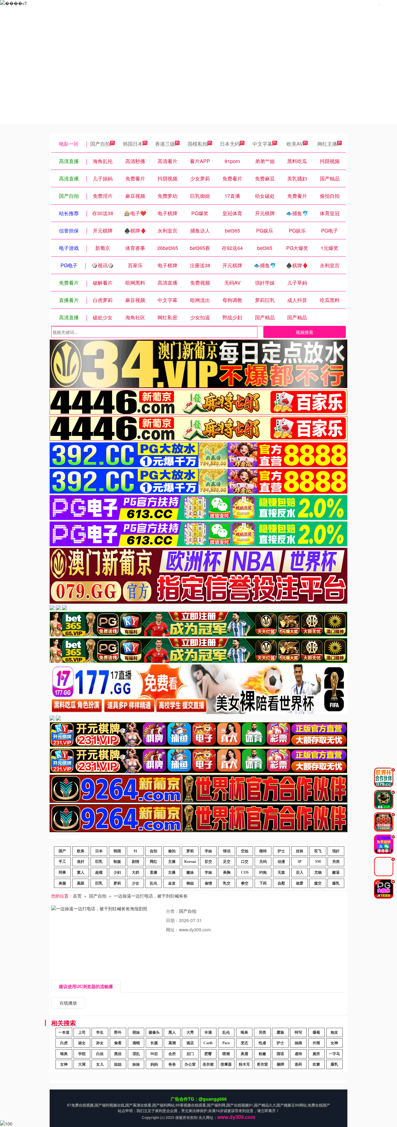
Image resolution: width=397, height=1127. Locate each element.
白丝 (100, 1054)
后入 (299, 872)
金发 (172, 883)
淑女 (82, 1043)
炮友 (334, 1032)
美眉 (244, 1054)
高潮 (172, 1043)
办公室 (190, 1064)
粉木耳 (244, 1064)
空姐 (244, 851)
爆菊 (316, 1032)
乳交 (226, 883)
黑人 (172, 1032)
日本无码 (230, 143)
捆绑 (280, 1064)
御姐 (190, 883)
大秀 (190, 1032)
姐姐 (118, 1064)
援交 (318, 883)
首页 (77, 896)
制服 (117, 861)
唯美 (244, 1032)
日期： (172, 920)
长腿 (154, 1043)
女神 (334, 1043)
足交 (226, 861)
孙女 (100, 1043)
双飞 (318, 851)
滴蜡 (136, 1043)
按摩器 (226, 1064)
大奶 (135, 872)
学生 (100, 1032)
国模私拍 (197, 143)
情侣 (226, 851)
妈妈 (154, 1064)
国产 (62, 851)
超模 (99, 872)
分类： (172, 911)
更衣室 (262, 1064)
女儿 (100, 1064)
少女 (135, 883)
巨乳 (99, 861)
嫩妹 (190, 872)
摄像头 (154, 1032)
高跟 (80, 883)
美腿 (62, 883)
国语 (280, 1054)
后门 (190, 1054)
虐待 (298, 1054)
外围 (316, 1043)
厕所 (316, 1054)
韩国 (117, 851)
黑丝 (118, 1054)
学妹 (208, 851)
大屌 (82, 1064)
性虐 (262, 1043)
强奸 (336, 851)
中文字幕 (262, 143)
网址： (172, 929)
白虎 (64, 1043)
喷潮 (226, 1054)
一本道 (63, 1032)
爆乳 (336, 883)
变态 (244, 1043)
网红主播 (327, 143)
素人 (80, 872)
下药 (263, 883)
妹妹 (136, 1064)
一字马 (334, 1054)
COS (245, 872)
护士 (281, 851)
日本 (99, 851)
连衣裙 (208, 1064)
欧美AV (295, 143)
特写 (298, 1032)
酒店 (190, 1043)
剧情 (135, 861)
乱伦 (153, 883)
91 (135, 851)
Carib (208, 1043)
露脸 (280, 1032)
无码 (263, 861)
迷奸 (80, 861)
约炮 (263, 872)
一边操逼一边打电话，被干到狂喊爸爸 (151, 896)
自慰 (281, 883)
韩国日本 (133, 143)
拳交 (244, 883)
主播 (172, 861)
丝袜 (299, 851)
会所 (172, 1054)
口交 (244, 861)
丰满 (208, 1032)
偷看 (118, 1043)
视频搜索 (304, 332)
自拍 (153, 851)
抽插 (298, 1043)
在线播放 (68, 1003)
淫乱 (136, 1054)
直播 (153, 872)
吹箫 (316, 1064)
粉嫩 (262, 1054)
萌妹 (136, 1032)
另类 (336, 861)
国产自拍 (100, 143)
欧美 (80, 851)
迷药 (298, 1064)
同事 (62, 872)
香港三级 (165, 143)
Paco (226, 1043)
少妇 (117, 872)
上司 (82, 1032)
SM (318, 861)
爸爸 (172, 1064)
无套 (281, 872)
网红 (153, 861)
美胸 (226, 872)
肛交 (208, 861)
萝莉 (190, 851)
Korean (190, 861)
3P (299, 861)
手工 (62, 861)
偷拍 (172, 851)
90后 (154, 1054)
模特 (263, 851)
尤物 (318, 872)
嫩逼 (336, 872)
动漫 (281, 861)
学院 (82, 1054)
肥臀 (208, 1054)
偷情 (208, 883)
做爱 (299, 883)
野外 (118, 1032)
